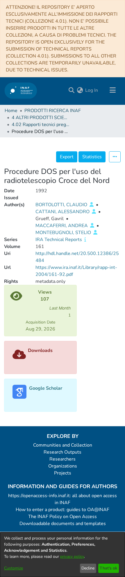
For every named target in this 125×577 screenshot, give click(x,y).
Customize (13, 568)
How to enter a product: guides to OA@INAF (62, 509)
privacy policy (72, 556)
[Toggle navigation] (112, 90)
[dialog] (62, 554)
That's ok (108, 568)
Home (11, 110)
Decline (87, 568)
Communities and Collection (62, 445)
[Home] (20, 90)
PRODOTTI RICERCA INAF (52, 110)
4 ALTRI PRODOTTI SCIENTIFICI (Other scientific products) (41, 117)
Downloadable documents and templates (62, 523)
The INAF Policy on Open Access (62, 516)
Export (67, 157)
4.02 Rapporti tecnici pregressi (41, 124)
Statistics (92, 157)
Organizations (62, 466)
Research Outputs (62, 452)
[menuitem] (79, 90)
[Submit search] (71, 90)
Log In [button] (92, 90)
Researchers (62, 459)
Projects (62, 473)
